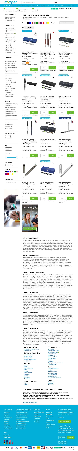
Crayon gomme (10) (10, 111)
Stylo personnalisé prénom (31, 349)
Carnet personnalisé (21, 416)
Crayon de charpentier (54, 378)
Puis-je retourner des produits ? (8, 428)
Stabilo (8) (8, 92)
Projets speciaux (20, 427)
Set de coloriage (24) (10, 109)
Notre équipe (49, 417)
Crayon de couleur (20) (11, 103)
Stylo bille (51, 349)
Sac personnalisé (20, 419)
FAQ (47, 428)
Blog (47, 418)
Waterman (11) (9, 90)
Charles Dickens (28, 368)
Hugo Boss (27, 379)
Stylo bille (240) (9, 28)
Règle (25, 383)
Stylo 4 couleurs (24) (10, 41)
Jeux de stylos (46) (10, 43)
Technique (37, 422)
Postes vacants (50, 424)
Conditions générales (7, 413)
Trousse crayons (52, 371)
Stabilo (26, 376)
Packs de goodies (21, 429)
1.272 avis (71, 9)
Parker (25, 366)
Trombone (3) (8, 128)
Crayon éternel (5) (10, 52)
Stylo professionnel (53, 351)
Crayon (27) (8, 105)
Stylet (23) (8, 45)
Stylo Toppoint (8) (10, 88)
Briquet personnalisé (21, 412)
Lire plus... (26, 19)
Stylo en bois (27, 361)
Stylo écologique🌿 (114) (10, 34)
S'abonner (70, 438)
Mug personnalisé (21, 425)
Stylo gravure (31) (10, 20)
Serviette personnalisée (22, 421)
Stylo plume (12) (10, 39)
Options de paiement (7, 420)
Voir (25, 69)
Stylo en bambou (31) (11, 61)
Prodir (25, 369)
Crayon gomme (52, 375)
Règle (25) (8, 136)
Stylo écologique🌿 (53, 352)
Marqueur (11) (9, 126)
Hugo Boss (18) (9, 96)
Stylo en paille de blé (30, 359)
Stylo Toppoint (28, 373)
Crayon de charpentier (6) (11, 116)
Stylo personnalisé (21, 423)
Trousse (26, 384)
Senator (26, 371)
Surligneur (51, 382)
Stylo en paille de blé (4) (11, 68)
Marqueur (51, 383)
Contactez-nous (64, 421)
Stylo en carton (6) (10, 63)
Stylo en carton (28, 356)
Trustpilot (63, 9)
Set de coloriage (52, 373)
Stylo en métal (28, 358)
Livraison (6, 423)
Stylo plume (51, 355)
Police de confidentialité (8, 417)
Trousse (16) (8, 138)
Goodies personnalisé (23, 410)
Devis (33, 69)
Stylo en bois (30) (10, 71)
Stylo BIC (26, 365)
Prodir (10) (8, 84)
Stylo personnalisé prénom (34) (10, 17)
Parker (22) (8, 80)
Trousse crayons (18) (10, 107)
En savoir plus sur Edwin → (30, 402)
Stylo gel (50, 361)
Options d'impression (37, 415)
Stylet (49, 360)
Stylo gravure (27, 351)
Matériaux (37, 418)
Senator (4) (8, 86)
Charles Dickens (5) (10, 82)
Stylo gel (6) (8, 47)
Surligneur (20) (9, 124)
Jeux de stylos (52, 358)
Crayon (50, 370)
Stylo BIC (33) (8, 78)
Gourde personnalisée (22, 414)
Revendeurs (49, 426)
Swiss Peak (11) (9, 94)
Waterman (27, 374)
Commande (7, 425)
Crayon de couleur (53, 368)
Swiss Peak (27, 377)
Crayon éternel (52, 364)
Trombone (51, 385)
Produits (36, 420)
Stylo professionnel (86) (10, 30)
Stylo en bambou (28, 355)
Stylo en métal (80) (10, 65)
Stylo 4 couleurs (52, 357)
